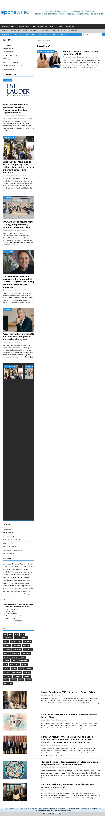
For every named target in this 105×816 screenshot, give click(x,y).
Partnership (16, 672)
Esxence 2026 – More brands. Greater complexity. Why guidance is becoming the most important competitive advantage (18, 167)
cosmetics (16, 645)
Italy (5, 665)
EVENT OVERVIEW (45, 31)
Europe (6, 653)
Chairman (27, 642)
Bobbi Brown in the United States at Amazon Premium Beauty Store (69, 715)
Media (60, 26)
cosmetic (7, 645)
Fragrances (26, 653)
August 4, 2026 (8, 342)
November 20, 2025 (49, 767)
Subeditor (81, 57)
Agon (17, 638)
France (6, 657)
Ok (44, 813)
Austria (24, 638)
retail (6, 680)
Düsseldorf (17, 649)
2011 (5, 634)
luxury (24, 665)
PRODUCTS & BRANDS (59, 31)
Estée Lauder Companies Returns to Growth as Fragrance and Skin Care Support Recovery (15, 108)
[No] (102, 811)
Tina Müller (8, 684)
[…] (94, 67)
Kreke (17, 665)
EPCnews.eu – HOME (8, 26)
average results (11, 613)
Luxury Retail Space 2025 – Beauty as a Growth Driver (68, 692)
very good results (12, 609)
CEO (19, 642)
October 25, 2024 (48, 790)
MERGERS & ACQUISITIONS (30, 31)
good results (10, 611)
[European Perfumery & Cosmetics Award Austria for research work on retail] (15, 792)
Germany (14, 657)
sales (21, 680)
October (7, 672)
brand (13, 642)
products (27, 676)
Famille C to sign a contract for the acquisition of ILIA (80, 53)
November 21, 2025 (49, 745)
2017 (16, 634)
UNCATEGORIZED (8, 69)
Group (22, 657)
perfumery (7, 676)
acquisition (8, 638)
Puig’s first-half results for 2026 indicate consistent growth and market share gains (18, 337)
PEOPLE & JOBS (15, 31)
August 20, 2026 (9, 115)
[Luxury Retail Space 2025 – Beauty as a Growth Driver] (15, 700)
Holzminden (23, 661)
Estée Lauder (28, 649)
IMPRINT (52, 26)
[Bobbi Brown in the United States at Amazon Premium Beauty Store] (15, 722)
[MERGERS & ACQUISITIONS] (49, 59)
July (11, 665)
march (14, 668)
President (17, 676)
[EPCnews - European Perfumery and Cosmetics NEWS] (52, 23)
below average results (13, 616)
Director (26, 645)
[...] (9, 130)
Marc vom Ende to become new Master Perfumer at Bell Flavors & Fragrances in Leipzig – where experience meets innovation (18, 281)
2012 (10, 634)
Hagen (14, 661)
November (28, 668)
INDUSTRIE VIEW (72, 31)
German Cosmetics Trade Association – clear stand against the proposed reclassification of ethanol (70, 763)
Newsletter (70, 26)
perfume (27, 672)
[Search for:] (92, 34)
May (20, 668)
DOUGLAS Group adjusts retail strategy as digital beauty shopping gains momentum (18, 224)
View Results (18, 624)
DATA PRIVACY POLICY (40, 26)
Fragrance (15, 653)
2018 (22, 634)
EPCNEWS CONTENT (24, 26)
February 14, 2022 (70, 57)
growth (6, 661)
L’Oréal (6, 668)
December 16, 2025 (49, 720)
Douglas (7, 649)
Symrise (28, 680)
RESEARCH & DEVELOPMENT (12, 66)
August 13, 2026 (9, 175)
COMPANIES (5, 31)
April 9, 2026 (46, 695)
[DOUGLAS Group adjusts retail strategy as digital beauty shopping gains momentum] (18, 207)
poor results (10, 618)
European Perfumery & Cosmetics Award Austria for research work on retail (67, 785)
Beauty (6, 642)
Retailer (13, 680)
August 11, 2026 (9, 290)
